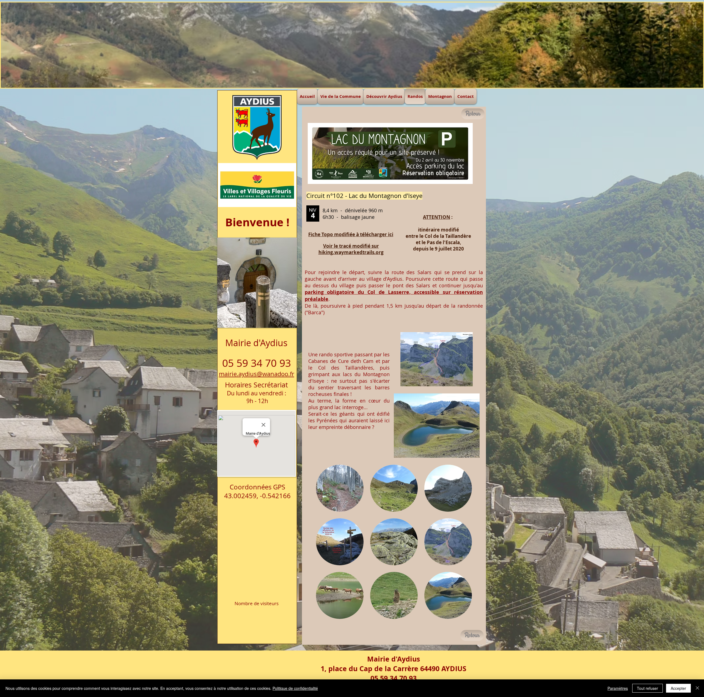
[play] (282, 242)
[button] (340, 488)
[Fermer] (697, 688)
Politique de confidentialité (295, 688)
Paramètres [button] (617, 688)
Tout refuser (647, 688)
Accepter (678, 688)
